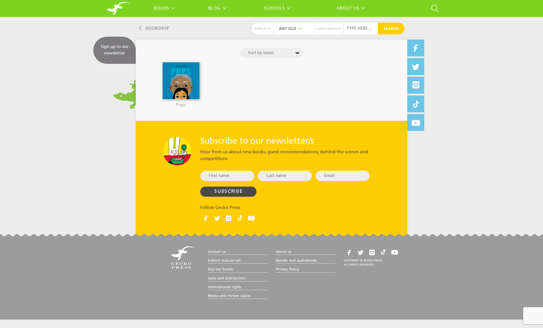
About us (348, 8)
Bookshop (157, 28)
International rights (225, 287)
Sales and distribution (226, 278)
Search (391, 29)
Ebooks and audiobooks (296, 261)
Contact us (217, 252)
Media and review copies (229, 296)
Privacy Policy (287, 269)
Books (161, 8)
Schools (274, 8)
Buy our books (220, 269)
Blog (214, 8)
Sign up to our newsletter (115, 50)
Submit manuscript (224, 261)
